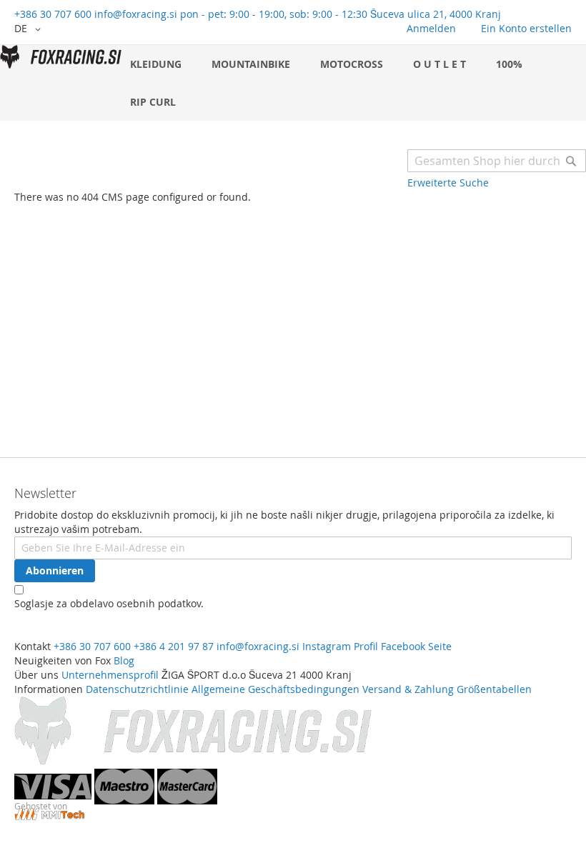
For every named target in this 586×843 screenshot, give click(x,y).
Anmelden (431, 28)
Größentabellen (494, 689)
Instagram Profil (340, 646)
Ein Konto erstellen (526, 28)
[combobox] (496, 160)
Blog (124, 660)
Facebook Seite (416, 646)
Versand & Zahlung (408, 689)
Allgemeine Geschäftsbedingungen (275, 689)
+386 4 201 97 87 (174, 646)
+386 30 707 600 (52, 14)
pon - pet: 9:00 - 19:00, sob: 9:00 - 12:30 (273, 14)
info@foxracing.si (135, 14)
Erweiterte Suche (448, 182)
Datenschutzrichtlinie (137, 689)
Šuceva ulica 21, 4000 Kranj (435, 14)
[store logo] (60, 57)
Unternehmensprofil (110, 675)
